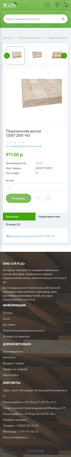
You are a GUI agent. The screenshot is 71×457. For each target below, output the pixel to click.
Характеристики (49, 216)
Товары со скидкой (15, 369)
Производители (13, 351)
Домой (7, 37)
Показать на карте (15, 419)
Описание (12, 216)
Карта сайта (11, 375)
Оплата (8, 312)
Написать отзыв (31, 146)
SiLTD (39, 163)
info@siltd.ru (20, 437)
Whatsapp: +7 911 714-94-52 (20, 431)
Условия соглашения (16, 336)
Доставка (9, 324)
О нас (6, 318)
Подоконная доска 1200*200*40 (34, 236)
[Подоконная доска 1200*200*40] (35, 96)
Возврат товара (13, 363)
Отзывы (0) (13, 224)
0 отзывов (12, 146)
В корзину (18, 198)
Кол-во (10, 180)
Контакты (9, 357)
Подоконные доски (30, 37)
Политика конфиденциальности (23, 330)
